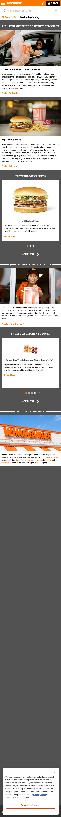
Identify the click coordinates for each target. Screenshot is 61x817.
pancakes (6, 462)
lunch (56, 457)
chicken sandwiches (35, 460)
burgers (19, 460)
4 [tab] (35, 393)
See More (28, 254)
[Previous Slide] (23, 246)
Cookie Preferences (30, 805)
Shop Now (9, 375)
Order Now (10, 236)
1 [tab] (27, 246)
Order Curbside (10, 93)
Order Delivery (9, 166)
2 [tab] (30, 246)
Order (54, 3)
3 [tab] (33, 246)
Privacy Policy (39, 795)
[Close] (55, 772)
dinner (8, 460)
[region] (31, 791)
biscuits (48, 460)
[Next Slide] (38, 246)
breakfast (49, 457)
